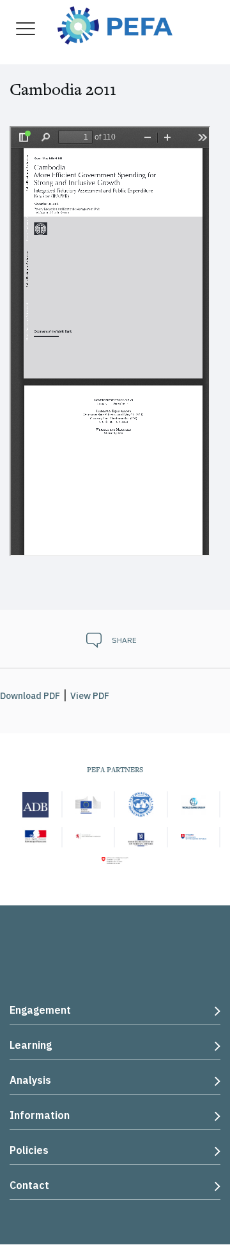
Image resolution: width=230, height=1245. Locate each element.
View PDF (89, 696)
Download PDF (30, 696)
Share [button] (124, 640)
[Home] (114, 23)
